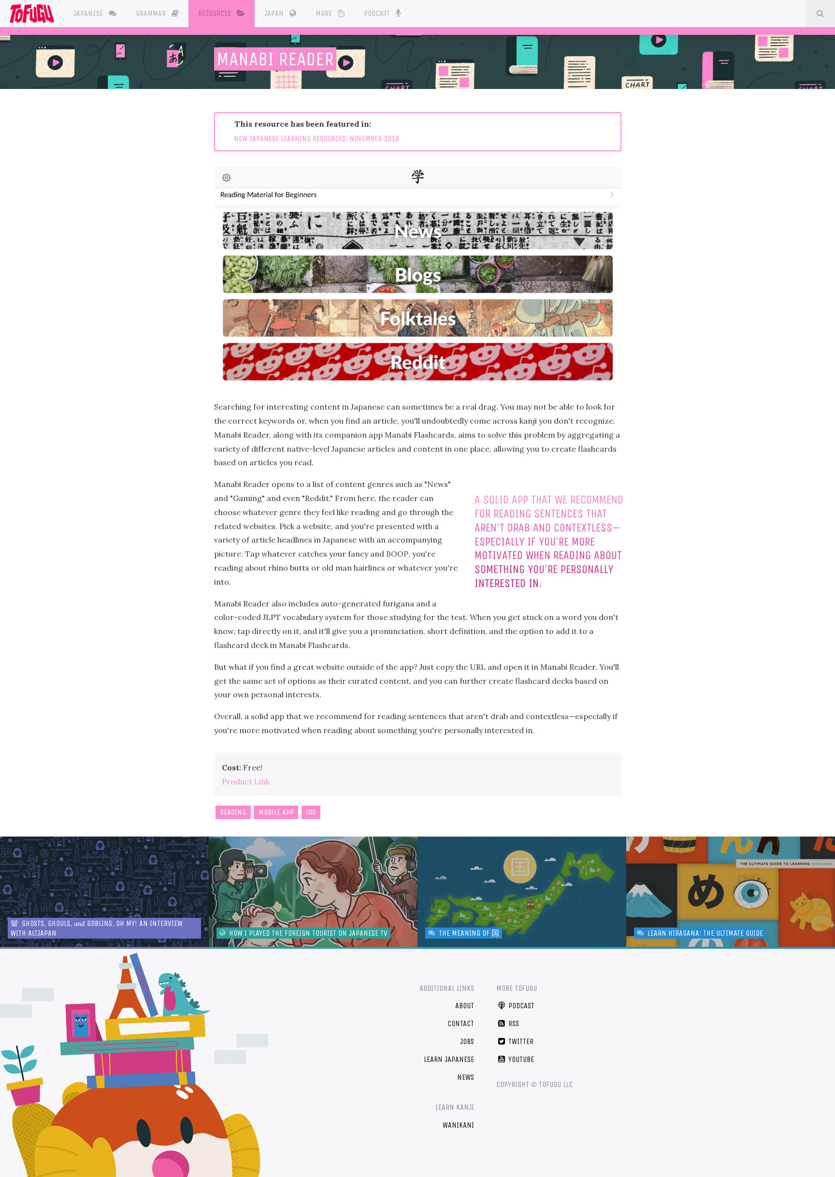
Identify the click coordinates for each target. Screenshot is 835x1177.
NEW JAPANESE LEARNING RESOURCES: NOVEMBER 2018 (316, 138)
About (464, 1005)
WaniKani (458, 1125)
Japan (275, 13)
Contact (460, 1023)
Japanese (89, 13)
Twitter (519, 1041)
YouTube (520, 1059)
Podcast (378, 13)
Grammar (152, 13)
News (465, 1077)
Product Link (246, 781)
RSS (512, 1023)
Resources (215, 13)
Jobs (467, 1041)
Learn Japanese (449, 1059)
